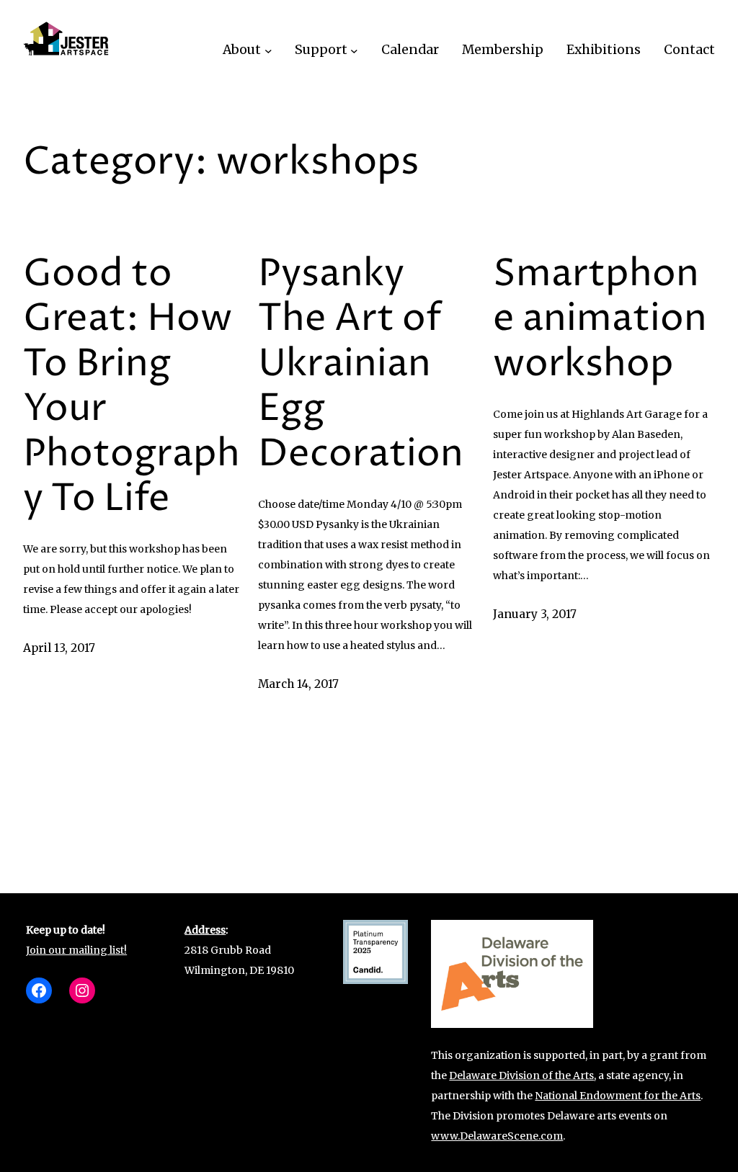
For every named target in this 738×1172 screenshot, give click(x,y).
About (242, 50)
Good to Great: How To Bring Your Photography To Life (131, 387)
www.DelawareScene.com (497, 1135)
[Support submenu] (354, 50)
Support (321, 50)
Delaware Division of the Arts (521, 1075)
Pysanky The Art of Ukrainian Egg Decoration (360, 364)
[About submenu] (268, 50)
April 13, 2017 (59, 648)
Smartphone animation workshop (600, 319)
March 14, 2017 (298, 684)
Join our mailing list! (76, 950)
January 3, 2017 (535, 614)
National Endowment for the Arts (618, 1095)
